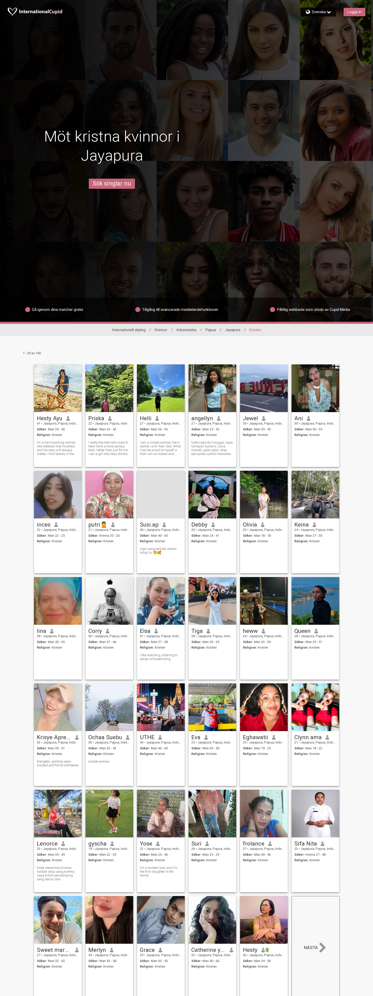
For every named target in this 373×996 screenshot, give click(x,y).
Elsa (145, 631)
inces (43, 524)
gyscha (97, 843)
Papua (211, 330)
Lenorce (47, 843)
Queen (302, 631)
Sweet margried (54, 950)
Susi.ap (149, 524)
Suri (196, 843)
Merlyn (97, 950)
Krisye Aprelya (54, 737)
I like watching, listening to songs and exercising (158, 657)
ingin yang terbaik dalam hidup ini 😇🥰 (158, 550)
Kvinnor (161, 330)
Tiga (197, 631)
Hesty (250, 950)
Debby (199, 524)
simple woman (98, 761)
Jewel (250, 418)
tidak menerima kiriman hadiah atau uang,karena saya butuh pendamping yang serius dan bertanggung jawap (55, 873)
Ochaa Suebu (105, 737)
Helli (145, 418)
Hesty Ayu (49, 418)
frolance (253, 843)
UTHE (147, 737)
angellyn (202, 418)
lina (41, 631)
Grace (147, 950)
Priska (96, 418)
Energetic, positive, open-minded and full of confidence (57, 763)
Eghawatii (255, 737)
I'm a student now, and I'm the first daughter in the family (158, 871)
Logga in (354, 12)
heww (250, 631)
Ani (298, 418)
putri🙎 (97, 524)
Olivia (250, 524)
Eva (195, 737)
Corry (95, 631)
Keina (301, 524)
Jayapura (232, 330)
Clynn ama (308, 737)
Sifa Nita (305, 843)
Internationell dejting (129, 330)
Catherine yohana (208, 950)
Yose (146, 843)
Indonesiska (186, 330)
